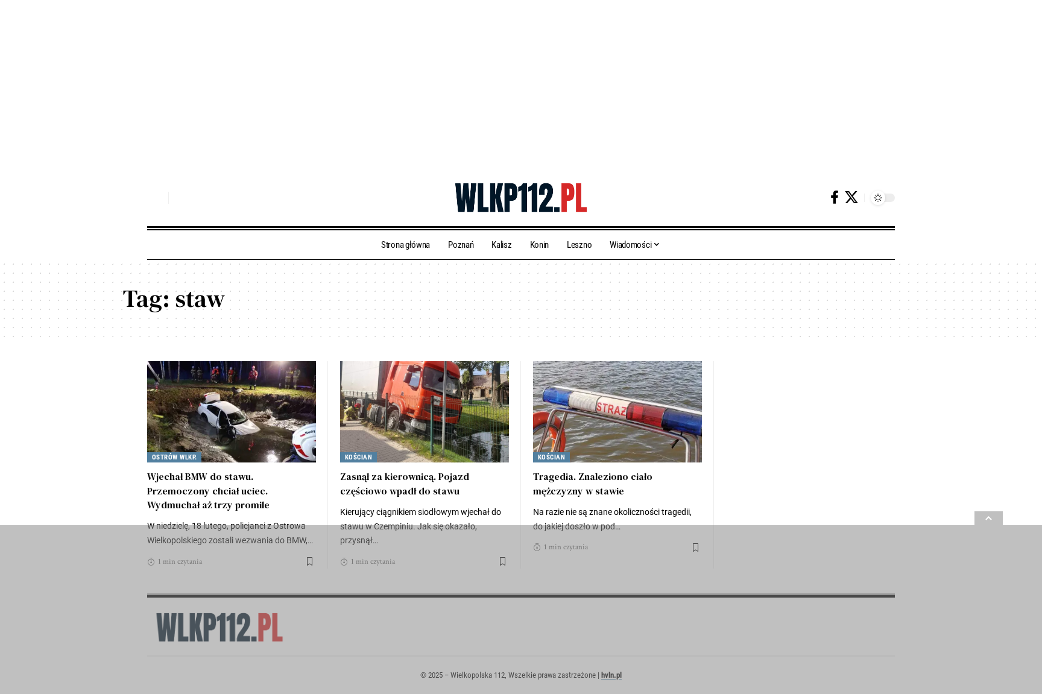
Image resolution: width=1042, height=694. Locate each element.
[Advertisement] (362, 84)
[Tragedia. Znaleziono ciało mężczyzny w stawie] (617, 411)
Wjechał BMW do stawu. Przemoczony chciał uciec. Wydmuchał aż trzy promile (208, 490)
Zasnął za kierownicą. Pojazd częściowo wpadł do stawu (404, 483)
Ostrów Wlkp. (174, 457)
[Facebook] (834, 197)
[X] (851, 197)
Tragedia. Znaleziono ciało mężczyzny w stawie (592, 483)
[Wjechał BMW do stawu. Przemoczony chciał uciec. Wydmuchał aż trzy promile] (231, 411)
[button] (156, 198)
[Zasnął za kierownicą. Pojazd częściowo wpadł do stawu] (424, 411)
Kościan (359, 457)
